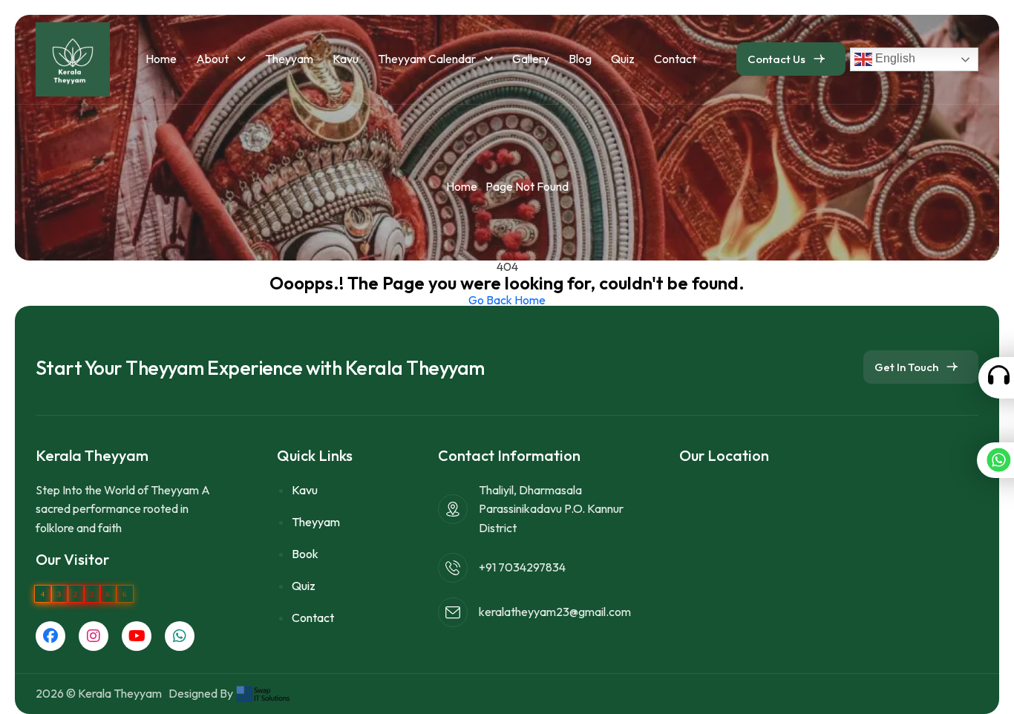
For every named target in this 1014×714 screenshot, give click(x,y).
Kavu (346, 58)
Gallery (530, 58)
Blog (580, 58)
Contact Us (776, 59)
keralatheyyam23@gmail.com (555, 611)
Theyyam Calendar (428, 58)
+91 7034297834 (522, 567)
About (213, 58)
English (893, 58)
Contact (675, 58)
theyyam (289, 58)
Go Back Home (507, 299)
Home (161, 58)
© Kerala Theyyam (116, 693)
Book (305, 553)
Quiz (623, 58)
